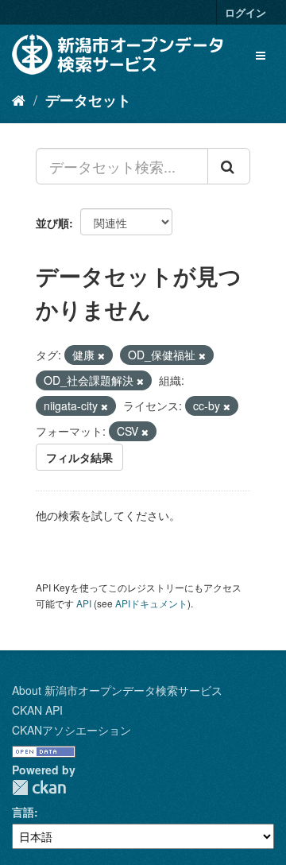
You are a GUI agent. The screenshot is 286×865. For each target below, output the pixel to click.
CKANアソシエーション (71, 730)
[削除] (101, 355)
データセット (88, 100)
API (83, 603)
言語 (23, 812)
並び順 (52, 223)
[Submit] (228, 166)
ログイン (245, 12)
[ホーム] (18, 99)
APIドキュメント (151, 603)
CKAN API (37, 710)
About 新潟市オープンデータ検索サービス (117, 690)
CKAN (39, 787)
